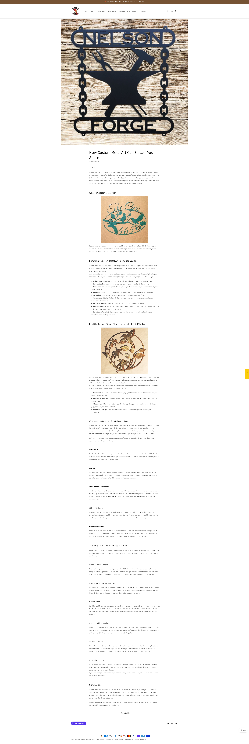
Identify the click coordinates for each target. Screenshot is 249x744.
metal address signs (148, 431)
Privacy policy (109, 739)
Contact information (140, 739)
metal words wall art (117, 496)
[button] (92, 11)
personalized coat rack (116, 274)
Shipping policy (129, 739)
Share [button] (93, 167)
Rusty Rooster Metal (80, 739)
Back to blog (126, 713)
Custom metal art (95, 246)
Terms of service (119, 739)
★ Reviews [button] (247, 374)
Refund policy (100, 739)
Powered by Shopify (90, 739)
